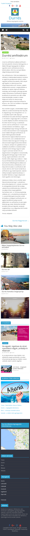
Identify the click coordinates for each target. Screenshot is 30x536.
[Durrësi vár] (15, 254)
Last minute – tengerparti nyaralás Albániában (19, 367)
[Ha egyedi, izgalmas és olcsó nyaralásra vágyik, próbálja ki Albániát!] (15, 326)
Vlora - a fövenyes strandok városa (10, 410)
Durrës (15, 17)
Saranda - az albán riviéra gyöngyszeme (11, 413)
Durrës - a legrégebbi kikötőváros (10, 408)
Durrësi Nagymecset (20, 221)
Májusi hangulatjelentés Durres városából (13, 246)
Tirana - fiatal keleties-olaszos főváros (11, 405)
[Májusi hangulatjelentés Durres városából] (15, 230)
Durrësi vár (6, 269)
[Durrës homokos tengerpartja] (15, 276)
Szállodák (3, 486)
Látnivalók (5, 52)
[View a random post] (27, 30)
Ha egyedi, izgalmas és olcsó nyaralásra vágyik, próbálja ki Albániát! (15, 348)
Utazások (5, 343)
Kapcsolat (3, 494)
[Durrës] (3, 30)
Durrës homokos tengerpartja (12, 292)
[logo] (15, 382)
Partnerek (3, 500)
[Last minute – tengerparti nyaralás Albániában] (6, 366)
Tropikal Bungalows (6, 3)
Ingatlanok (4, 491)
